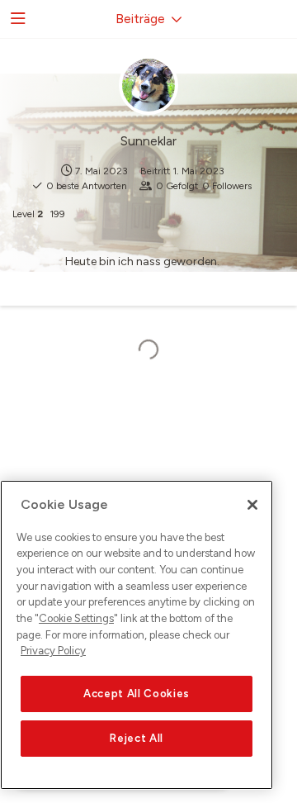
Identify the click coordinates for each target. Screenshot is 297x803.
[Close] (252, 505)
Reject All (136, 738)
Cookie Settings (76, 618)
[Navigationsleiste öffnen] (16, 19)
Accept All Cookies (136, 693)
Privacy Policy (53, 650)
